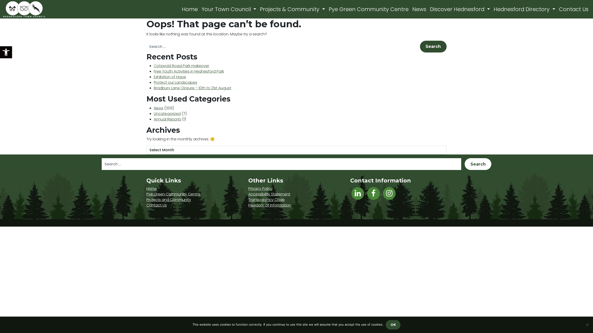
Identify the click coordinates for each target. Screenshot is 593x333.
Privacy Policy (260, 188)
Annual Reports (167, 119)
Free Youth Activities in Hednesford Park (189, 71)
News (419, 9)
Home (190, 9)
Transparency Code (266, 199)
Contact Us (573, 9)
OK (393, 325)
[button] (6, 52)
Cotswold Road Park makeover (181, 65)
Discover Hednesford (458, 9)
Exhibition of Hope (170, 77)
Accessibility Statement (269, 194)
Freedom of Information (269, 205)
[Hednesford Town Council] (37, 9)
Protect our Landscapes (175, 82)
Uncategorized (167, 113)
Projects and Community (168, 199)
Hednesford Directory (522, 9)
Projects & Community (290, 9)
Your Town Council (227, 9)
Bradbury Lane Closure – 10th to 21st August (192, 88)
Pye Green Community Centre (369, 9)
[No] (587, 324)
